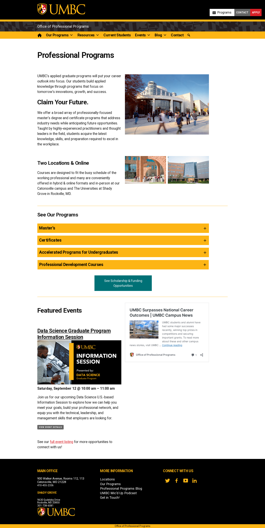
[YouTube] (185, 480)
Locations (107, 479)
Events (140, 35)
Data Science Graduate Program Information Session (74, 334)
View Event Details (50, 427)
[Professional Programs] (39, 35)
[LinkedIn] (194, 480)
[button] (188, 35)
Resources (86, 35)
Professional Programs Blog (121, 489)
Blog (158, 35)
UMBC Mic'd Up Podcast (118, 493)
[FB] (176, 480)
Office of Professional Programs (63, 26)
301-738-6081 (45, 505)
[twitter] (167, 480)
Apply (256, 12)
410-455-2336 (45, 485)
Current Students (117, 35)
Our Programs (57, 35)
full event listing (61, 442)
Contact (242, 12)
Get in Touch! (110, 498)
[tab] (123, 228)
